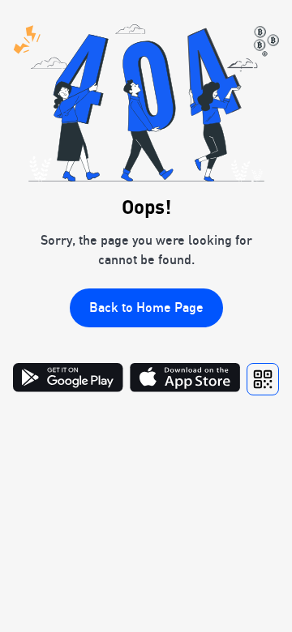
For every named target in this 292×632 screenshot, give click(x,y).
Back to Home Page (146, 307)
